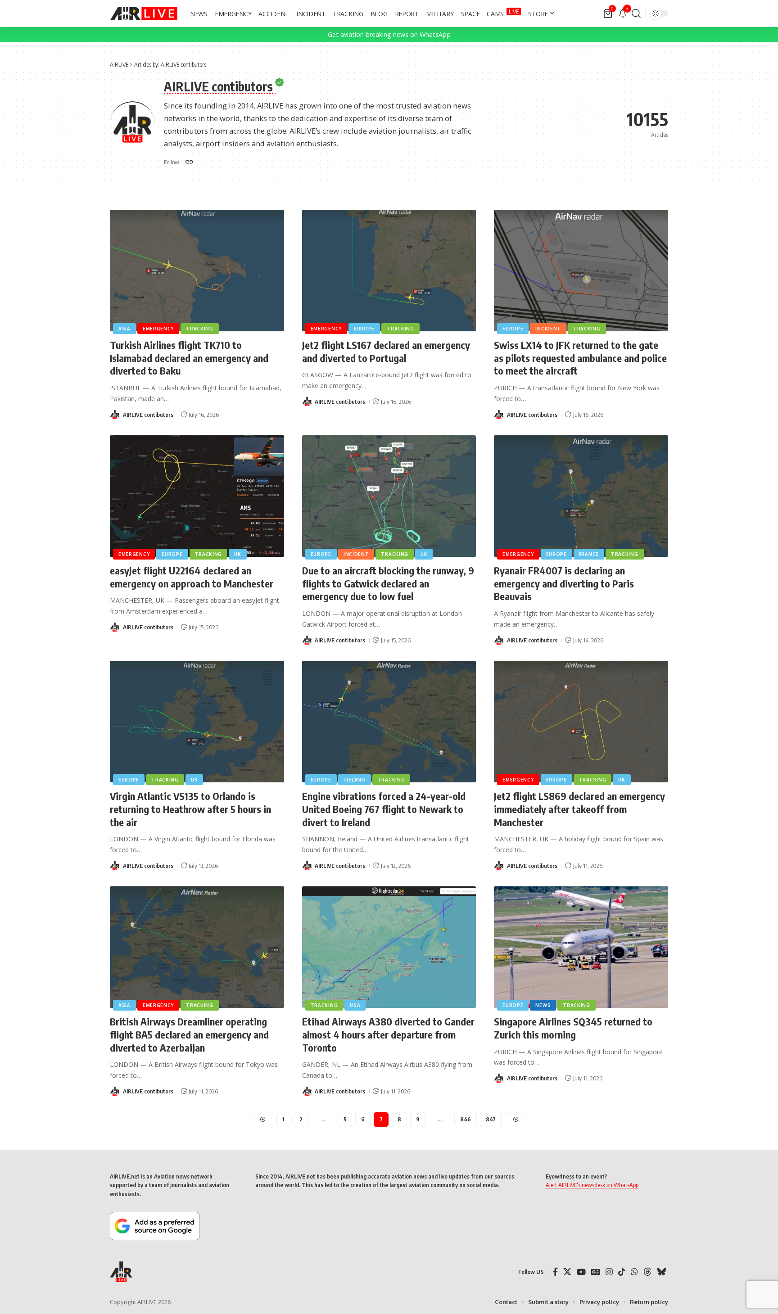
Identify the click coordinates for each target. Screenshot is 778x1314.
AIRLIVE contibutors (148, 414)
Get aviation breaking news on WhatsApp (389, 34)
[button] (636, 13)
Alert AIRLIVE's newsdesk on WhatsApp (592, 1184)
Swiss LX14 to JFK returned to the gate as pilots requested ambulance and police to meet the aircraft (580, 358)
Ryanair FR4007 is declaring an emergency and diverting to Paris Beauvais (564, 583)
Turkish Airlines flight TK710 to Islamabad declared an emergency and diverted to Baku (189, 358)
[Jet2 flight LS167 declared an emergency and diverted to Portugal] (389, 271)
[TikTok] (622, 1272)
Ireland (355, 779)
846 (465, 1119)
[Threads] (647, 1272)
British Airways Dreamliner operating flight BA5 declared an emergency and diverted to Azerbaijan (189, 1034)
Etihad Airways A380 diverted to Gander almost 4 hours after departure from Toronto (388, 1034)
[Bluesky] (661, 1272)
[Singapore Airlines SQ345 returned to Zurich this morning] (581, 947)
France (589, 554)
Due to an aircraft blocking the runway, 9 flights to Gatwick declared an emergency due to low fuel (388, 583)
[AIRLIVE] (143, 13)
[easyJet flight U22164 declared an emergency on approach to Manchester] (197, 496)
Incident (548, 328)
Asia (124, 328)
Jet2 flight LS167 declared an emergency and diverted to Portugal (386, 351)
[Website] (189, 162)
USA (355, 1005)
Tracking (199, 328)
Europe (364, 328)
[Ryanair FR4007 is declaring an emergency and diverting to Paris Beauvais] (581, 496)
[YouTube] (581, 1272)
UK (237, 554)
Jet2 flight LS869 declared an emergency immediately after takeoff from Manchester (579, 809)
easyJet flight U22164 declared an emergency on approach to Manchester (191, 577)
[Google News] (595, 1272)
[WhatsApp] (634, 1272)
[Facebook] (555, 1272)
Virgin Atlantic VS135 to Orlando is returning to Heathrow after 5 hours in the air (190, 809)
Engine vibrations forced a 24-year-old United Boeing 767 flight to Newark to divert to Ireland (384, 809)
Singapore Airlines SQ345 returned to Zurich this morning (573, 1028)
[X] (567, 1272)
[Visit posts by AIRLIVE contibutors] (115, 415)
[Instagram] (609, 1272)
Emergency (158, 328)
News (543, 1005)
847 (491, 1119)
